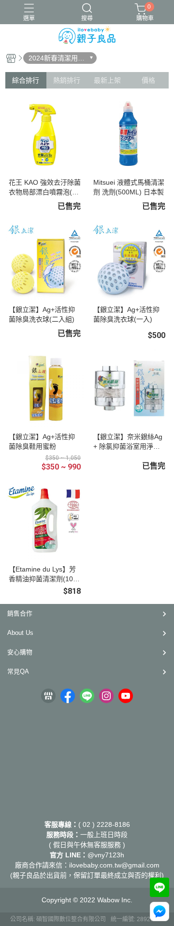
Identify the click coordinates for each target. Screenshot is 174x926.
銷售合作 (19, 613)
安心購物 (19, 652)
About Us (20, 632)
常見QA (18, 671)
